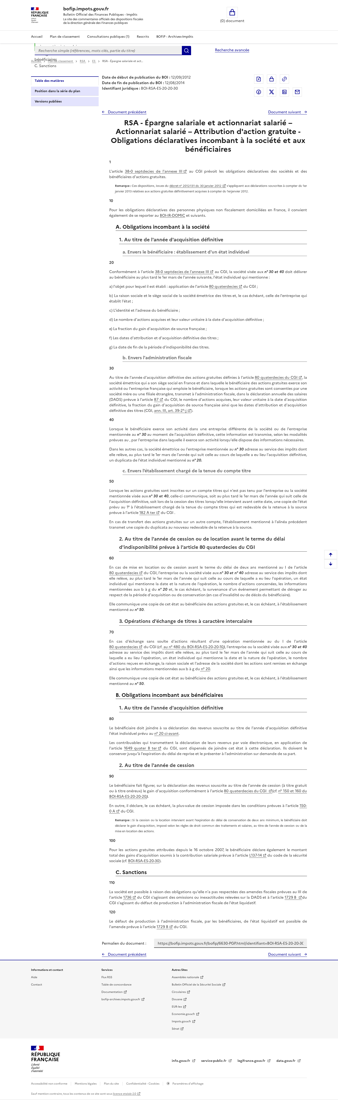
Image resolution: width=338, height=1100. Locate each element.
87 (156, 399)
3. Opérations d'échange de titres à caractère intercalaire (69, 43)
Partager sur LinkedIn (284, 92)
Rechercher (186, 50)
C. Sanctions (45, 65)
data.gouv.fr (286, 1060)
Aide (34, 977)
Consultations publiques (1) (108, 36)
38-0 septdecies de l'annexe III (154, 171)
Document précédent (126, 112)
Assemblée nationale (185, 977)
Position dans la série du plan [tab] (57, 91)
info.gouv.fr (181, 1060)
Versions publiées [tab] (48, 101)
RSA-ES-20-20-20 (131, 796)
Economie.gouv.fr (183, 1014)
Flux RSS (106, 977)
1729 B (291, 897)
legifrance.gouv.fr (252, 1060)
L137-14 (255, 855)
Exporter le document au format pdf (258, 79)
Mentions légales (86, 1084)
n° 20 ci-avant (166, 733)
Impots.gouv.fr (181, 1021)
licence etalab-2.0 (124, 1094)
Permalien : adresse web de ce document (284, 79)
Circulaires (179, 992)
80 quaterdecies (223, 286)
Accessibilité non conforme (49, 1084)
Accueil (37, 36)
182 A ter (147, 512)
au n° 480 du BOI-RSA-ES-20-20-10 (192, 647)
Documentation (112, 992)
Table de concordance (116, 985)
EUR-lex (177, 1007)
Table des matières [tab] (49, 80)
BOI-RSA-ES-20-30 (143, 860)
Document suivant (285, 112)
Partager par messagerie (297, 92)
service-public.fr (214, 1060)
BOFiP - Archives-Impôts (174, 36)
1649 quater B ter (140, 748)
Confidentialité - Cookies (143, 1084)
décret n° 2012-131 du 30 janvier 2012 (195, 186)
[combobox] (108, 50)
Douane (177, 999)
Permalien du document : (124, 943)
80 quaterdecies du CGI (276, 377)
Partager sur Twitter (271, 92)
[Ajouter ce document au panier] (271, 79)
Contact (36, 985)
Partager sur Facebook (258, 92)
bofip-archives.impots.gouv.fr (120, 999)
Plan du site (112, 1084)
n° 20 (205, 669)
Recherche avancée (232, 50)
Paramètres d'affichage (187, 1084)
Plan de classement (65, 36)
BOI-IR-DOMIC (172, 215)
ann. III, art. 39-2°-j (170, 410)
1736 (127, 897)
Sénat (175, 1029)
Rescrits (143, 36)
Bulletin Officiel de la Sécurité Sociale (196, 985)
